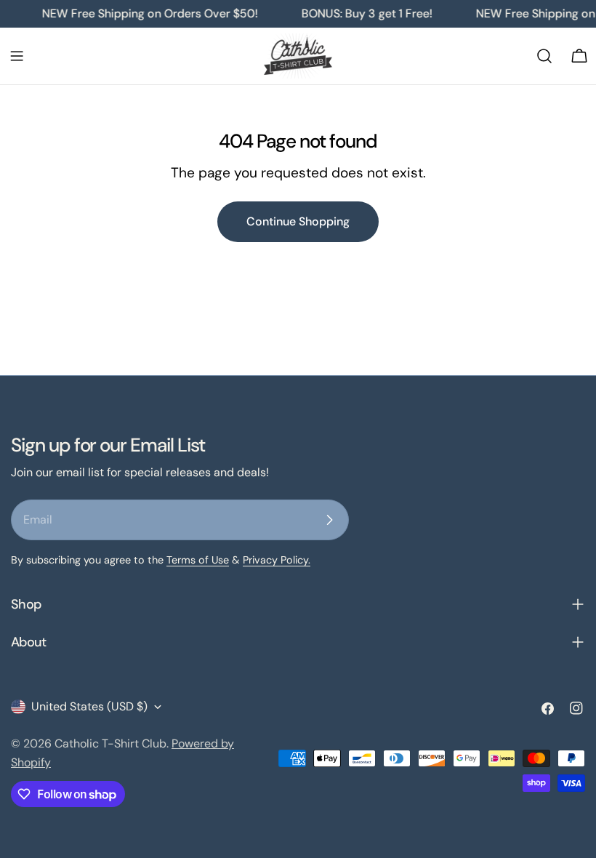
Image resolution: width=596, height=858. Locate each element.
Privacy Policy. (276, 559)
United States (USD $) (89, 706)
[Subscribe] (329, 520)
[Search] (544, 56)
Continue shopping (298, 221)
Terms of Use (197, 559)
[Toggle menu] (16, 56)
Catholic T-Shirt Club (110, 743)
